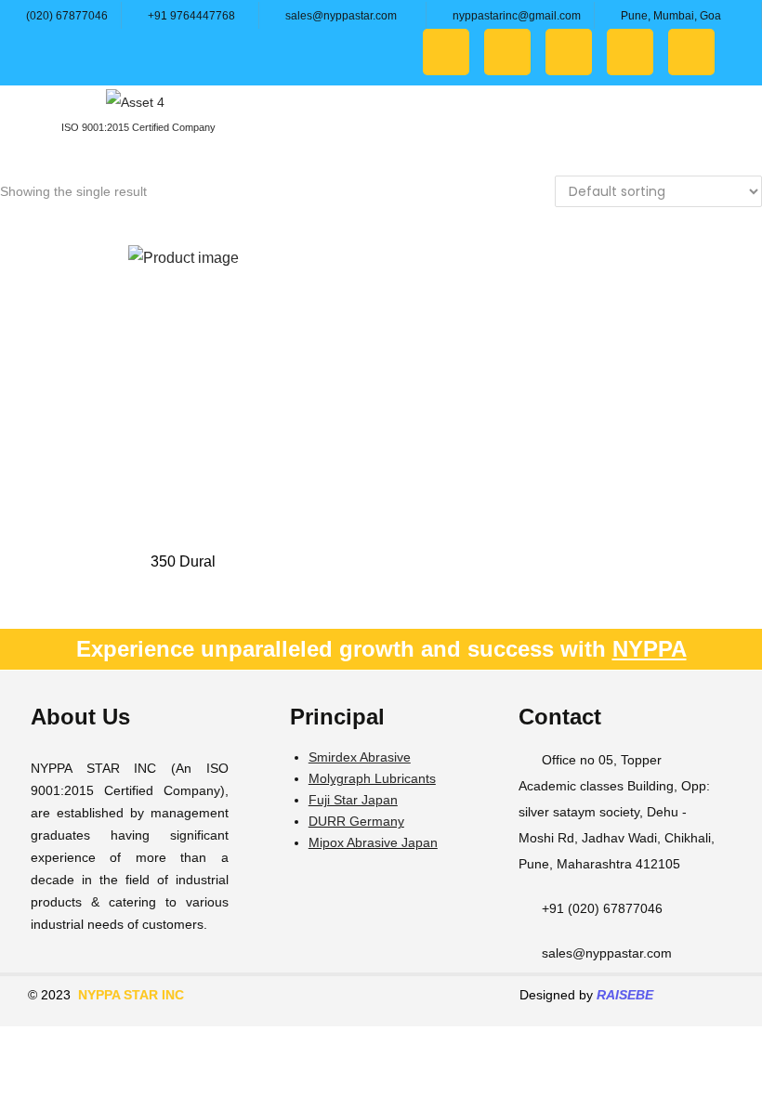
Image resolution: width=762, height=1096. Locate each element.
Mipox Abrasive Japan (373, 842)
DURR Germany (356, 821)
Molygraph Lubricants (372, 778)
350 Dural (183, 561)
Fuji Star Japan (353, 799)
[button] (738, 130)
